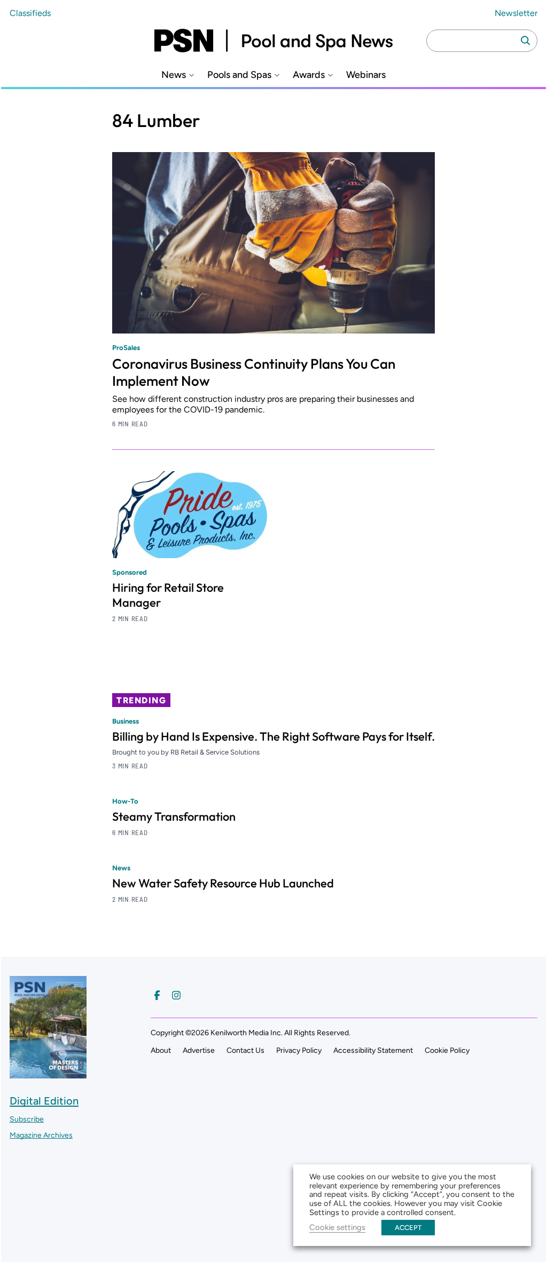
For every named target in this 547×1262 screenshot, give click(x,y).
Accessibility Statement (373, 1050)
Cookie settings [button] (337, 1227)
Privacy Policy (299, 1050)
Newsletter (516, 13)
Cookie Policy (447, 1050)
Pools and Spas (239, 75)
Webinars (366, 75)
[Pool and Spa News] (273, 40)
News (173, 75)
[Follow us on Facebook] (157, 995)
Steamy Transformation (174, 816)
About (161, 1050)
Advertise (199, 1050)
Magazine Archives (41, 1135)
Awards (309, 75)
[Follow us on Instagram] (176, 995)
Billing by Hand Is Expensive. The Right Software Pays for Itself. (273, 736)
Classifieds (30, 13)
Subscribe (27, 1119)
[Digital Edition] (48, 1073)
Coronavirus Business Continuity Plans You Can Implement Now (253, 372)
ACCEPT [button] (408, 1228)
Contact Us (245, 1050)
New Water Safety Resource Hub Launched (223, 883)
